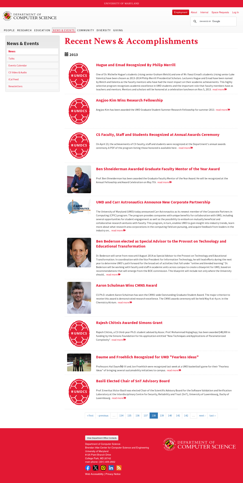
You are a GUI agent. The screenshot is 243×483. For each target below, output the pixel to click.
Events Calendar (17, 65)
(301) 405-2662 (107, 461)
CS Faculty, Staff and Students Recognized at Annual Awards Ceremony (158, 134)
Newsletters (15, 86)
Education (42, 30)
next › (202, 415)
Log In (235, 12)
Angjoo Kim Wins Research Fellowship (129, 100)
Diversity (104, 30)
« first (90, 415)
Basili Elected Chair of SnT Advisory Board (133, 380)
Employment (180, 12)
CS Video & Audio (17, 72)
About (194, 12)
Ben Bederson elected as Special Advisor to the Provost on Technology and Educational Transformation (161, 244)
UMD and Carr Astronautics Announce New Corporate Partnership (153, 202)
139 (162, 415)
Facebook (87, 467)
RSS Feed (119, 467)
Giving (118, 30)
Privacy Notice (113, 474)
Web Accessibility (94, 474)
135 (129, 415)
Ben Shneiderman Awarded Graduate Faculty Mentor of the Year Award (158, 168)
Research (24, 30)
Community (85, 30)
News (11, 51)
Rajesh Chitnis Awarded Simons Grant (129, 322)
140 (170, 415)
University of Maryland (121, 3)
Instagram (103, 467)
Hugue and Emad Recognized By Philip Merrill (135, 64)
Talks (11, 58)
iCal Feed (13, 79)
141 (178, 415)
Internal (204, 12)
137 (146, 415)
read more (218, 89)
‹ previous (103, 415)
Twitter (95, 467)
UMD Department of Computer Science (29, 16)
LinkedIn (111, 467)
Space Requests (220, 12)
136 (138, 415)
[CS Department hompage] (199, 443)
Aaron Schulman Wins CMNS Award (126, 285)
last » (212, 415)
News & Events (64, 30)
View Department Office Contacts (102, 437)
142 (186, 415)
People (9, 30)
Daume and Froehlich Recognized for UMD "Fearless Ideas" (147, 356)
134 (121, 415)
